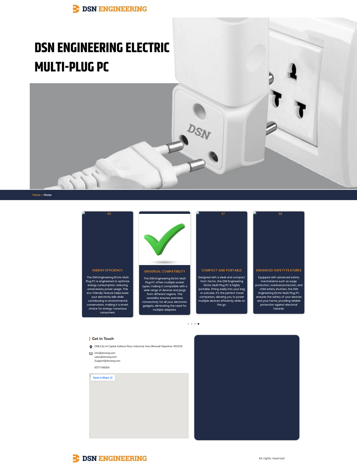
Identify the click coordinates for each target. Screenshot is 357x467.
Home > (38, 195)
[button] (188, 324)
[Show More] (107, 214)
